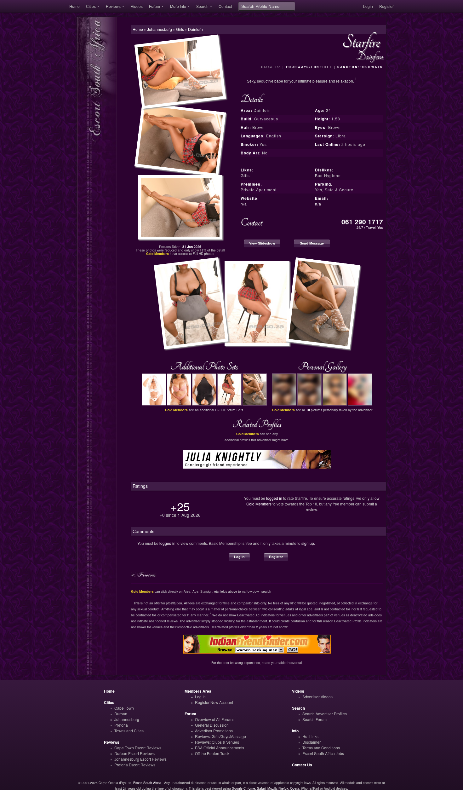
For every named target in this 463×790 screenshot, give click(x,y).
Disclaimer (311, 742)
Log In (239, 556)
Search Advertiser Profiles (324, 713)
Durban (120, 713)
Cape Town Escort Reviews (137, 747)
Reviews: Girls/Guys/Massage (220, 736)
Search (202, 6)
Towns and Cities (129, 730)
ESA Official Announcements (219, 747)
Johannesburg (126, 719)
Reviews (113, 6)
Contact (225, 6)
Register (386, 6)
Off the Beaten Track (212, 753)
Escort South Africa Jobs (323, 753)
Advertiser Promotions (214, 730)
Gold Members (259, 503)
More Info (178, 6)
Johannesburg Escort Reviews (140, 759)
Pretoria (121, 725)
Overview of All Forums (214, 719)
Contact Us (302, 765)
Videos (137, 6)
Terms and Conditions (321, 747)
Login (368, 6)
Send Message (312, 243)
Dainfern (195, 29)
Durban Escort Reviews (134, 753)
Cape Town (124, 708)
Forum (154, 6)
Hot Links (310, 736)
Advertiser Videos (317, 696)
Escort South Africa (147, 782)
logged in (274, 498)
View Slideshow (262, 243)
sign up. (308, 543)
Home (74, 6)
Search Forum (314, 719)
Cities (91, 6)
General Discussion (212, 725)
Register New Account (214, 702)
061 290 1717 (362, 221)
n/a (244, 203)
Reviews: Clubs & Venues (217, 742)
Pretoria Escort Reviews (134, 764)
